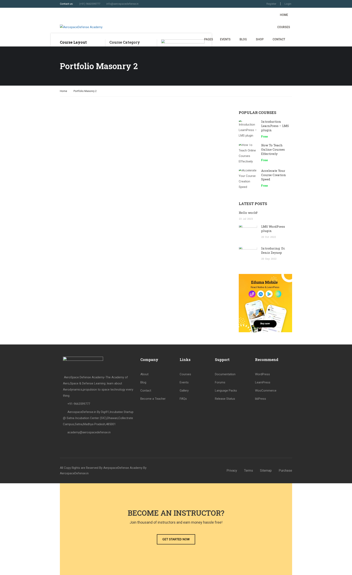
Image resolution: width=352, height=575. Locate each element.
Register (271, 3)
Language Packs (226, 390)
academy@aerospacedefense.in (89, 432)
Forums (220, 382)
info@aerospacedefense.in (122, 3)
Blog (243, 39)
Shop (260, 39)
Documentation (225, 374)
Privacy (232, 470)
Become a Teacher (153, 399)
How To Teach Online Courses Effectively (273, 149)
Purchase (285, 470)
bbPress (260, 399)
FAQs (183, 399)
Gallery (184, 390)
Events (225, 39)
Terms (248, 470)
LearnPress (262, 382)
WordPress (262, 374)
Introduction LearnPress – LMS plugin (275, 125)
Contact (279, 39)
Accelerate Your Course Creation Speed (273, 175)
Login (288, 3)
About (144, 374)
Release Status (225, 399)
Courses (283, 27)
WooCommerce (265, 390)
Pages (208, 39)
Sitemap (266, 470)
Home (284, 15)
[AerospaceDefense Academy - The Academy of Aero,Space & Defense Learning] (95, 27)
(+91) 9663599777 (89, 3)
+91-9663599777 (78, 404)
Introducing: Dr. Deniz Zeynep (273, 250)
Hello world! (248, 213)
